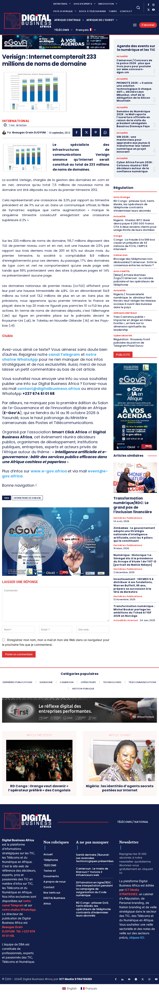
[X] (148, 9)
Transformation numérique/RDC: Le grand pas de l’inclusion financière (132, 505)
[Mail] (129, 979)
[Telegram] (136, 979)
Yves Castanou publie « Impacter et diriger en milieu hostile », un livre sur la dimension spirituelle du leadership (132, 323)
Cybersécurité (122, 335)
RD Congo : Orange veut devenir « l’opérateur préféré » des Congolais (39, 788)
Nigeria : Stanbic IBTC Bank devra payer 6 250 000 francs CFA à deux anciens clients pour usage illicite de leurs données (135, 225)
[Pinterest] (96, 132)
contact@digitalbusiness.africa (48, 388)
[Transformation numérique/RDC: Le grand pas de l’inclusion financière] (135, 477)
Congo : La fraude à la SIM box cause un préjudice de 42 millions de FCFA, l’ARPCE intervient (134, 244)
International (16, 120)
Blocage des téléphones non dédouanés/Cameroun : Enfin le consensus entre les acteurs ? (135, 262)
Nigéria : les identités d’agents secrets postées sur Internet (119, 788)
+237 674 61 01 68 (39, 393)
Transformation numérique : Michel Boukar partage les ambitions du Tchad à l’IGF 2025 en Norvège (134, 611)
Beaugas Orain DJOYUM (29, 132)
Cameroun (120, 255)
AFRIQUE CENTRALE (125, 313)
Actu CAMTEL (121, 271)
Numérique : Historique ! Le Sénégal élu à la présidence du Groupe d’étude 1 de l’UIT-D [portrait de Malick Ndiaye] (134, 560)
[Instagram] (153, 4)
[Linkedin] (122, 979)
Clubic (7, 336)
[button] (138, 7)
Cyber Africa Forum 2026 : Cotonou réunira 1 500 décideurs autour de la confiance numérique (135, 167)
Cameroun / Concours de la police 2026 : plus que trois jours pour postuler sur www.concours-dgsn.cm (134, 66)
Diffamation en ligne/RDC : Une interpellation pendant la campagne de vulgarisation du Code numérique (94, 888)
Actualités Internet (125, 620)
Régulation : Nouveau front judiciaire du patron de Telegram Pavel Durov (131, 342)
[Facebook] (148, 4)
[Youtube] (153, 9)
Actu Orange (121, 197)
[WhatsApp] (105, 132)
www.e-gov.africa (49, 471)
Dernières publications (127, 518)
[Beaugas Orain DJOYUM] (4, 133)
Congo (117, 236)
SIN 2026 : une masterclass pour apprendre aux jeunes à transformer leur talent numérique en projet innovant (133, 144)
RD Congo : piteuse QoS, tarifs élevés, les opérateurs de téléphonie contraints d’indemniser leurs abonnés (133, 206)
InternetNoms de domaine (27, 498)
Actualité (122, 56)
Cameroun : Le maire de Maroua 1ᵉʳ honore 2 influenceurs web (92, 872)
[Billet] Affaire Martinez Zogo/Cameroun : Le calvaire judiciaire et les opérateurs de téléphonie (133, 280)
